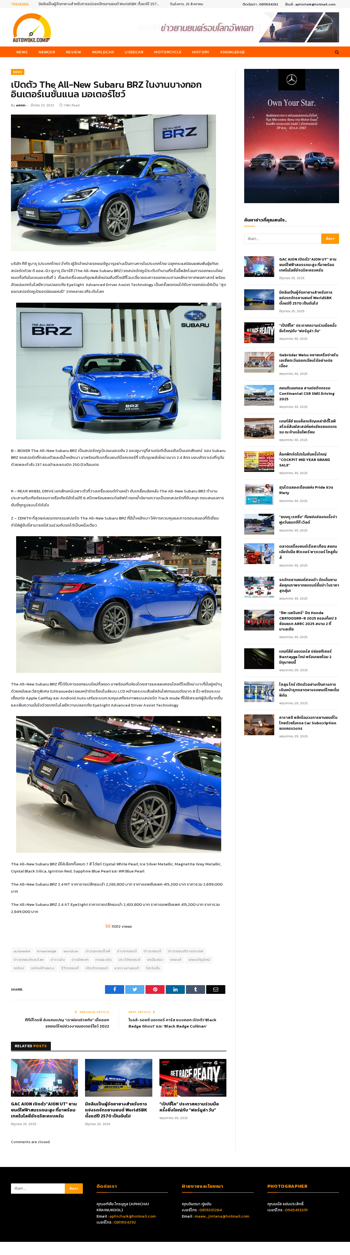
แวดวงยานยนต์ (127, 968)
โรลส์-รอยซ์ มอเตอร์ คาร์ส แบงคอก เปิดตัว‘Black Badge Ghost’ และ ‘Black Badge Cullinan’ (173, 1023)
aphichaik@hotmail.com (132, 1216)
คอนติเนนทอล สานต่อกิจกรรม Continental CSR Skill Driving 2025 (306, 394)
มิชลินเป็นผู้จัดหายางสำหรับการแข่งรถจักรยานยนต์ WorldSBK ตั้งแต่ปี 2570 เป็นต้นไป (100, 4)
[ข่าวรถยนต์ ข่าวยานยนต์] (32, 27)
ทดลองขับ (103, 959)
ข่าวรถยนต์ (152, 951)
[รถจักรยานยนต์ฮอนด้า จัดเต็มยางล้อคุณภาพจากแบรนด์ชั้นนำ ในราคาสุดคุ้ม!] (259, 587)
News (22, 52)
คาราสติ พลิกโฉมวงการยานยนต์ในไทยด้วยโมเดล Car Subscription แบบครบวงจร (308, 723)
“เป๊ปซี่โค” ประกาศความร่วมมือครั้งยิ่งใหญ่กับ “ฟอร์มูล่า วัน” (189, 1107)
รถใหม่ (19, 968)
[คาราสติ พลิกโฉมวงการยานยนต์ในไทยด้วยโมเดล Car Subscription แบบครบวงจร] (259, 724)
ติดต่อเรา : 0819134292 (260, 4)
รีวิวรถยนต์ (70, 968)
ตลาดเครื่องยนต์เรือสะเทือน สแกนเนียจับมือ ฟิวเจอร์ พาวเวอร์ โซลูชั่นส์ (308, 552)
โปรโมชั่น (153, 968)
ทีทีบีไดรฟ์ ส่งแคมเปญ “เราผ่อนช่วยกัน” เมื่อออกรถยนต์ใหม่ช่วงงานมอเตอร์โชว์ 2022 (67, 1023)
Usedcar (134, 52)
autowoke (22, 951)
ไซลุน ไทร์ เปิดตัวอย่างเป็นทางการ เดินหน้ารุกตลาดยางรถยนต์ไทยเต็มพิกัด (309, 690)
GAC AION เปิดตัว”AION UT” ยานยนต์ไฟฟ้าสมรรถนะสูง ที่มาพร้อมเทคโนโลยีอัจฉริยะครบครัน (44, 1110)
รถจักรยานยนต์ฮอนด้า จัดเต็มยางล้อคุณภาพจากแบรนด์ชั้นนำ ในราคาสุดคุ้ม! (309, 585)
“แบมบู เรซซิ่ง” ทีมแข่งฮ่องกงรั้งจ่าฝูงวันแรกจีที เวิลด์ (308, 519)
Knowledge (232, 52)
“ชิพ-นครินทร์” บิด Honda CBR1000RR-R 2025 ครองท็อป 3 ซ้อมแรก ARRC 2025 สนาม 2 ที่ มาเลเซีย (308, 621)
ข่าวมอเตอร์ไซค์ (98, 951)
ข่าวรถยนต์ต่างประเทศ (185, 951)
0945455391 (296, 1210)
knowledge (47, 951)
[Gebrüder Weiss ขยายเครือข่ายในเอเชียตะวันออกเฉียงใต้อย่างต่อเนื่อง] (259, 362)
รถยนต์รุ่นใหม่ (199, 959)
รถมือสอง (155, 959)
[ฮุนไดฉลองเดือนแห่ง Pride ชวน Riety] (259, 494)
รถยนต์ (176, 959)
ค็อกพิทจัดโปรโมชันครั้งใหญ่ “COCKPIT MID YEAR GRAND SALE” (304, 460)
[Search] (336, 51)
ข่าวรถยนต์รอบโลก (29, 959)
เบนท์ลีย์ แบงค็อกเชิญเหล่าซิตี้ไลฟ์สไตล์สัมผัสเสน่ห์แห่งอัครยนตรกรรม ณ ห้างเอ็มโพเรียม (308, 427)
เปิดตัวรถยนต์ (97, 968)
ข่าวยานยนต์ (127, 951)
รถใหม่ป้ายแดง (42, 968)
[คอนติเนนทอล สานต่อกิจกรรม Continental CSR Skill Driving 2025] (259, 395)
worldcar (71, 951)
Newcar (47, 52)
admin (20, 105)
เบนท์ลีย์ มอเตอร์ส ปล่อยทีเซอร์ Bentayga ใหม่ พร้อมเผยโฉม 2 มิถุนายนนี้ (305, 657)
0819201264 (210, 1210)
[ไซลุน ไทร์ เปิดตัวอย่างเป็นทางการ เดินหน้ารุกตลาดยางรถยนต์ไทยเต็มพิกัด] (259, 691)
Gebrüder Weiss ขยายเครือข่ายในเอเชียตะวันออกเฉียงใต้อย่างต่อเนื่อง (308, 360)
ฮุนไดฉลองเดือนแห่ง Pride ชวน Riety (306, 490)
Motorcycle (167, 52)
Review (73, 52)
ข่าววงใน (58, 959)
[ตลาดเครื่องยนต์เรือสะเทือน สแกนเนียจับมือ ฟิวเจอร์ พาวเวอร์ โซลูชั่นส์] (259, 553)
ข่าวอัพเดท (80, 959)
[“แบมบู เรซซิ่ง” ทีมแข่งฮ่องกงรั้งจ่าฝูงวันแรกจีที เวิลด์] (259, 524)
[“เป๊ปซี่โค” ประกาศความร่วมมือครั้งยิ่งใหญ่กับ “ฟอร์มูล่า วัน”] (192, 1078)
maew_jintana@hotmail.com (222, 1216)
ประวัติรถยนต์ (129, 959)
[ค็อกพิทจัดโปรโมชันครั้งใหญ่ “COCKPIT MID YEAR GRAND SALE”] (259, 461)
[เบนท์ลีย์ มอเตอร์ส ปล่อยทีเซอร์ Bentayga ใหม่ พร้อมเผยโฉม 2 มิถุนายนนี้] (259, 658)
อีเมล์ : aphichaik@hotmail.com (310, 4)
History (200, 52)
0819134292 (125, 1222)
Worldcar (103, 52)
